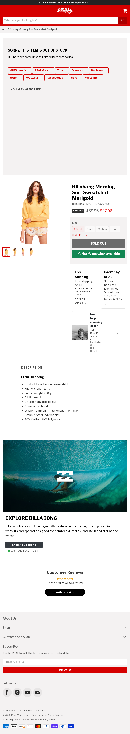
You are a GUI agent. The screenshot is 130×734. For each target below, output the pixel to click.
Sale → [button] (75, 77)
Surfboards (26, 710)
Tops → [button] (62, 70)
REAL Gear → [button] (43, 70)
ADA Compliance (11, 719)
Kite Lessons (9, 710)
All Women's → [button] (20, 70)
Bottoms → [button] (98, 70)
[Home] (3, 29)
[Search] (122, 20)
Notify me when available (101, 254)
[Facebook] (7, 692)
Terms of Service (30, 719)
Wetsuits (40, 710)
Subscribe (65, 669)
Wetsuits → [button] (93, 77)
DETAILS (86, 3)
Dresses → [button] (79, 70)
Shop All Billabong (24, 544)
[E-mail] (37, 692)
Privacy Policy (47, 719)
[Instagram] (17, 692)
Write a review (65, 592)
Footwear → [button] (34, 77)
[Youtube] (27, 692)
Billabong (78, 203)
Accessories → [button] (56, 77)
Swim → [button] (15, 77)
